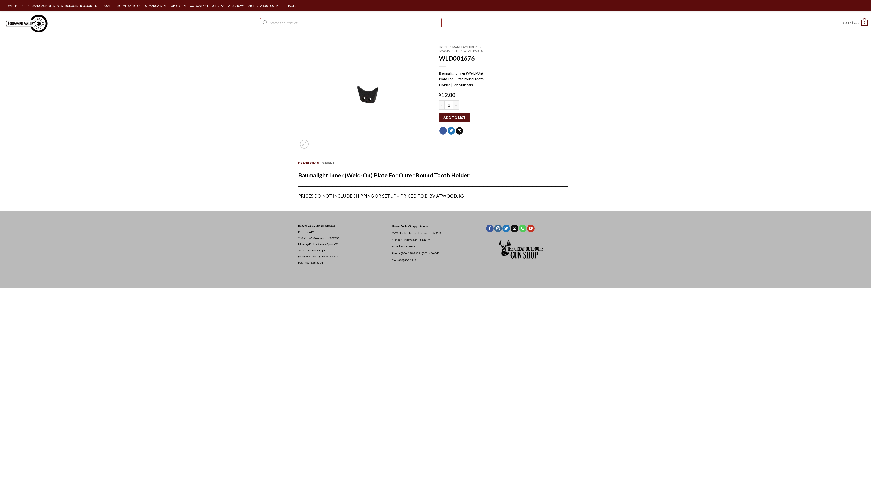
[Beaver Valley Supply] (26, 22)
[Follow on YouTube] (531, 228)
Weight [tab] (328, 163)
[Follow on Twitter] (506, 228)
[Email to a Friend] (459, 131)
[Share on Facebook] (443, 131)
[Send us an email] (514, 228)
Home (443, 47)
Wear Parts (473, 51)
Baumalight (449, 51)
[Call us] (522, 228)
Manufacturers (465, 47)
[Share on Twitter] (451, 131)
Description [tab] (308, 163)
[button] (855, 22)
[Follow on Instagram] (498, 228)
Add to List (454, 117)
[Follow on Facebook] (490, 228)
